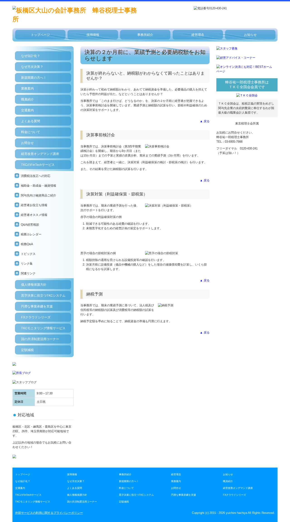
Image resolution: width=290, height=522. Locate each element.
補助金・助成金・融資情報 (38, 185)
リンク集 (27, 263)
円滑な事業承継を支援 (37, 306)
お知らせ (250, 35)
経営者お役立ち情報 (34, 205)
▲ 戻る (205, 121)
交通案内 (27, 110)
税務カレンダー (31, 234)
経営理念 (197, 35)
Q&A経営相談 (30, 224)
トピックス (28, 254)
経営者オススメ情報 (34, 215)
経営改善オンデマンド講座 (40, 154)
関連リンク (28, 273)
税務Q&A (27, 244)
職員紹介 (27, 99)
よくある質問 (30, 121)
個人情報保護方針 (33, 284)
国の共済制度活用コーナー (40, 339)
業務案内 (27, 88)
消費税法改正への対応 (35, 176)
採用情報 (93, 35)
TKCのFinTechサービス (38, 164)
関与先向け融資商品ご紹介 (38, 195)
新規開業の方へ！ (33, 77)
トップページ (40, 35)
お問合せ (27, 143)
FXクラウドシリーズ (36, 317)
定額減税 (27, 350)
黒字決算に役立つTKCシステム (43, 295)
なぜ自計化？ (30, 56)
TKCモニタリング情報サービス (43, 328)
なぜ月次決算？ (32, 66)
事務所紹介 (145, 35)
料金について (30, 132)
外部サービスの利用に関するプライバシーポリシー (49, 513)
